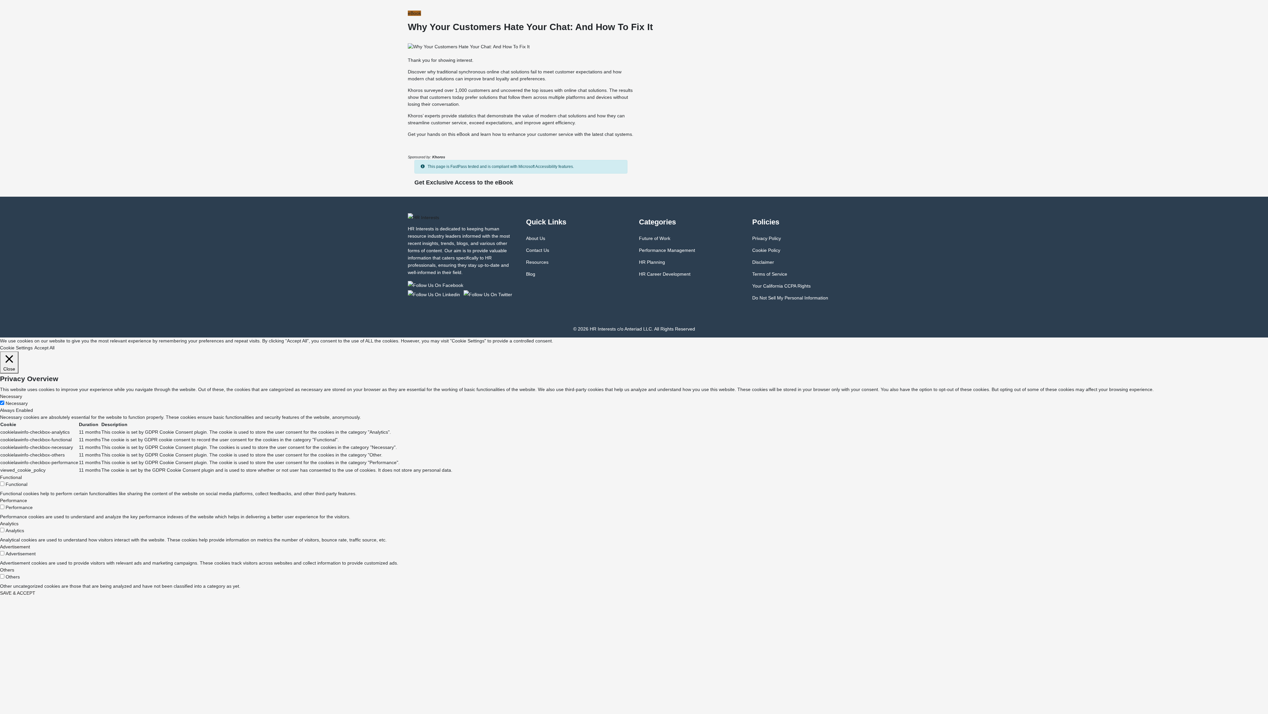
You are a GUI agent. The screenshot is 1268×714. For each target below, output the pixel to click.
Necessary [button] (11, 396)
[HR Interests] (437, 285)
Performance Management (667, 250)
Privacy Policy (766, 238)
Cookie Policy (766, 250)
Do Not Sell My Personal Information (790, 297)
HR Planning (652, 262)
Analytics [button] (9, 523)
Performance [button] (13, 500)
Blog (530, 274)
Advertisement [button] (15, 546)
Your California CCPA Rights (781, 286)
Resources (537, 262)
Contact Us (537, 250)
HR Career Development (664, 274)
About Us (535, 238)
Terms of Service (769, 274)
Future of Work (654, 238)
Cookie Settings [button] (16, 347)
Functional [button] (11, 477)
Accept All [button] (44, 347)
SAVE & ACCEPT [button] (17, 593)
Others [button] (7, 570)
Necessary (17, 403)
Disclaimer (763, 262)
